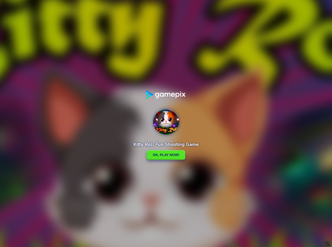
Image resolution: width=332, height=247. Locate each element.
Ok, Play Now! (166, 155)
